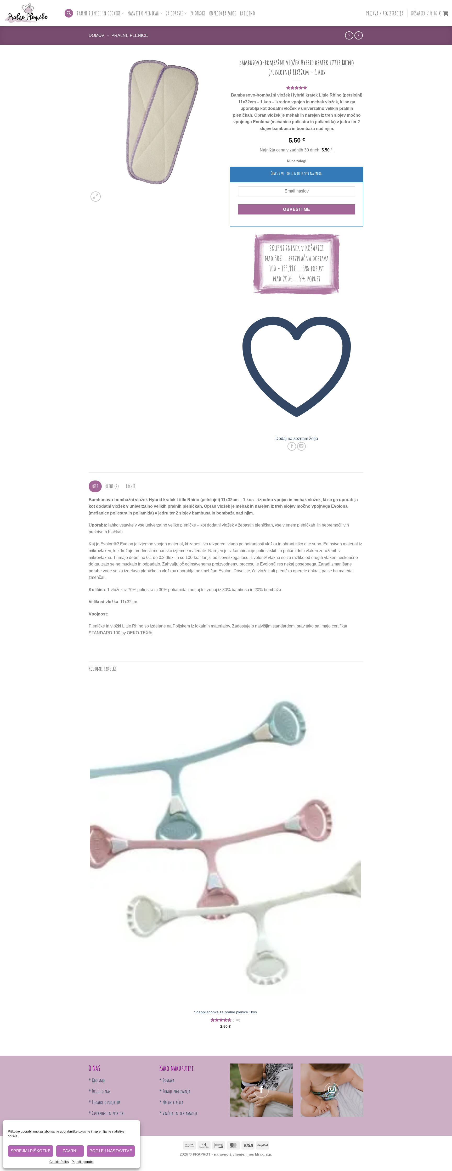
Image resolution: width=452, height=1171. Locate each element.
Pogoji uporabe (83, 1162)
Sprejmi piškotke (30, 1151)
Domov (96, 35)
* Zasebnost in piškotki (107, 1113)
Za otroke (198, 13)
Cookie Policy (59, 1162)
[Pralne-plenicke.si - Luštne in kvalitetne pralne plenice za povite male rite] (30, 13)
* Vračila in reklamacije (178, 1113)
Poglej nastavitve (110, 1151)
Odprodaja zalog (222, 13)
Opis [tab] (95, 486)
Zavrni (70, 1151)
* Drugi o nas (99, 1091)
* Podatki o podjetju (104, 1102)
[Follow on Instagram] (332, 1090)
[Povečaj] (96, 196)
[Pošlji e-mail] (301, 446)
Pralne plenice (129, 35)
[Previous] (91, 1046)
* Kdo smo (97, 1080)
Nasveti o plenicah (143, 13)
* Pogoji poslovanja (174, 1091)
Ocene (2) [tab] (112, 486)
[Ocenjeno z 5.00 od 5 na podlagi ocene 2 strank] (296, 88)
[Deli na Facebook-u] (291, 446)
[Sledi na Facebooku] (261, 1090)
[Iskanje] (69, 13)
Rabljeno (247, 13)
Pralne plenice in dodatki (98, 13)
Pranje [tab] (130, 486)
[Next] (108, 194)
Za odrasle (174, 13)
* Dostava (166, 1080)
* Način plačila (171, 1102)
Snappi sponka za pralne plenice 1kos (225, 1012)
